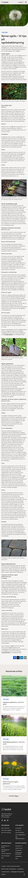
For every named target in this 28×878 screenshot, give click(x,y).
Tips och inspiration (6, 853)
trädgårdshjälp (8, 334)
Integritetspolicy (5, 871)
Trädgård (4, 32)
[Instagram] (7, 820)
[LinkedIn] (5, 820)
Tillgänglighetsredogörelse (17, 871)
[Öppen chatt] (24, 874)
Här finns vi (18, 830)
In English (3, 866)
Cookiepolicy (20, 869)
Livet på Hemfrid (19, 832)
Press (16, 858)
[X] (18, 657)
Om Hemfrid (18, 828)
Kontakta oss (18, 846)
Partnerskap (18, 850)
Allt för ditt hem (5, 828)
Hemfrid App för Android (5, 850)
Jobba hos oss (18, 848)
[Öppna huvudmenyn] (25, 2)
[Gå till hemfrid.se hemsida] (4, 2)
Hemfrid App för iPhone (5, 846)
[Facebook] (14, 657)
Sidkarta (3, 874)
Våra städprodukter (20, 834)
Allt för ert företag (6, 832)
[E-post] (25, 657)
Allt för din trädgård (6, 830)
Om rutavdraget (5, 855)
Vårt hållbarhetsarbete (20, 837)
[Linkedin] (21, 657)
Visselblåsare (18, 856)
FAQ (2, 858)
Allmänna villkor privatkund (13, 866)
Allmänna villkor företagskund (8, 869)
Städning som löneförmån (18, 853)
